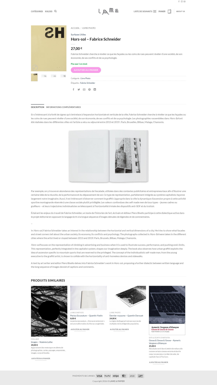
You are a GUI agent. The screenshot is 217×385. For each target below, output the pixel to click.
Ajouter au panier (86, 70)
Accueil (75, 28)
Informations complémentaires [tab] (63, 107)
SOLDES (48, 11)
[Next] (62, 48)
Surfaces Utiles (78, 34)
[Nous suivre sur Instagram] (182, 2)
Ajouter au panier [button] (40, 358)
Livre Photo (89, 28)
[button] (165, 11)
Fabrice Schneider (87, 83)
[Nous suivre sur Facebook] (179, 2)
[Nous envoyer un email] (184, 2)
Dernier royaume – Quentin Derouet (126, 315)
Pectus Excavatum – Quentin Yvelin (86, 315)
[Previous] (35, 48)
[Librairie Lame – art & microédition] (108, 11)
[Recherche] (55, 11)
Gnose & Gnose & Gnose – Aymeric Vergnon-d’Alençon (165, 341)
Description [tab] (37, 107)
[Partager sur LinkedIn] (94, 89)
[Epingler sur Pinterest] (89, 89)
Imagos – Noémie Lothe (41, 342)
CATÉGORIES (37, 11)
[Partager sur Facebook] (73, 89)
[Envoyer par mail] (84, 89)
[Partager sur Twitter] (78, 89)
